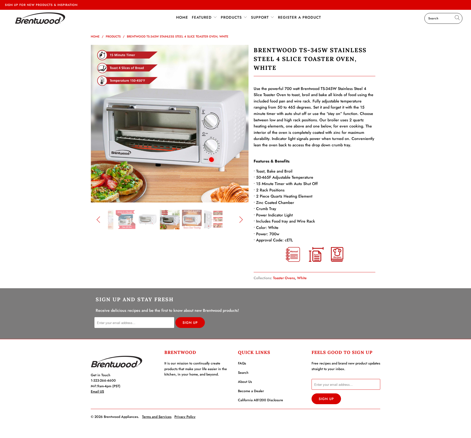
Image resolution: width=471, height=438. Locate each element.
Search (243, 372)
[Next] (240, 124)
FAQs (242, 363)
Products (232, 17)
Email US (97, 391)
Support (260, 17)
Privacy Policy (185, 416)
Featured (202, 17)
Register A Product (299, 17)
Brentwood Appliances (121, 416)
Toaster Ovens (284, 277)
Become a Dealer (251, 390)
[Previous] (99, 124)
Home (182, 17)
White (302, 277)
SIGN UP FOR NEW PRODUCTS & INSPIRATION (41, 5)
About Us (245, 381)
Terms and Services (156, 416)
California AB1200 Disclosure (260, 400)
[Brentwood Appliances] (40, 18)
